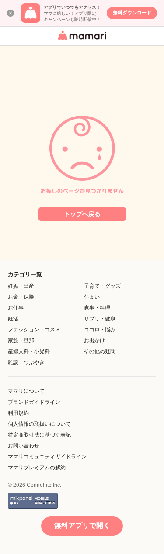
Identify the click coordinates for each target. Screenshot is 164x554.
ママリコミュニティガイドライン (47, 457)
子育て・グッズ (102, 286)
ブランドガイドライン (34, 402)
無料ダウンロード (132, 12)
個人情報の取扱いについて (39, 424)
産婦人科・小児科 (29, 351)
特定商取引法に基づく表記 (39, 435)
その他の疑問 (99, 351)
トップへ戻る (82, 213)
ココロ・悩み (99, 330)
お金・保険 (21, 297)
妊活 (13, 319)
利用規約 (18, 413)
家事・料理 (97, 308)
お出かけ (94, 340)
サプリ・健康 (99, 319)
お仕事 (16, 308)
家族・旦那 (21, 340)
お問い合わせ (23, 446)
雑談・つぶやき (26, 362)
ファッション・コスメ (34, 330)
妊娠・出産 (21, 286)
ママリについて (26, 391)
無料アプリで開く (82, 525)
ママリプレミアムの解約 (37, 468)
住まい (92, 297)
